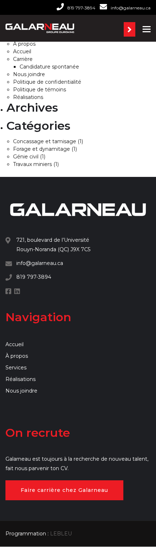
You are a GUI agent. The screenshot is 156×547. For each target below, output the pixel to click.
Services (15, 367)
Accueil (22, 51)
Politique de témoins (39, 89)
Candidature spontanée (49, 66)
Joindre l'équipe (129, 29)
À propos (24, 44)
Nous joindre (29, 74)
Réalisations (28, 97)
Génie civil (25, 156)
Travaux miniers (32, 164)
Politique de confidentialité (47, 82)
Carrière (23, 59)
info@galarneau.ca (131, 8)
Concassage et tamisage (44, 141)
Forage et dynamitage (41, 149)
